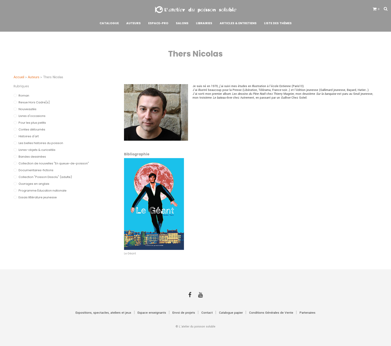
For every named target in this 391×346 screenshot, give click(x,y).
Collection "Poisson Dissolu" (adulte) (45, 177)
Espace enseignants (152, 312)
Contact (207, 312)
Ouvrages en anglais (34, 184)
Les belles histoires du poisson (41, 143)
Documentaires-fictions (36, 170)
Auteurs (133, 23)
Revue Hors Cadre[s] (34, 102)
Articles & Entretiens (238, 23)
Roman (24, 95)
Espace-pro (158, 23)
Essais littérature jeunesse (38, 197)
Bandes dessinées (32, 156)
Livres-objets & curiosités (37, 150)
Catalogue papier (231, 312)
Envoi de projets (183, 312)
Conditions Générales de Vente (271, 312)
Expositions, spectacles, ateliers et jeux (103, 312)
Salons (182, 23)
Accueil (19, 77)
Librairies (204, 23)
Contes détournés (32, 129)
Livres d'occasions (32, 116)
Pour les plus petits (32, 123)
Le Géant (130, 253)
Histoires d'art (29, 136)
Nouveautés (27, 109)
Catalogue (109, 23)
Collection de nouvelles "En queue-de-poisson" (54, 163)
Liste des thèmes (278, 23)
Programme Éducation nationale (43, 190)
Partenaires (307, 312)
